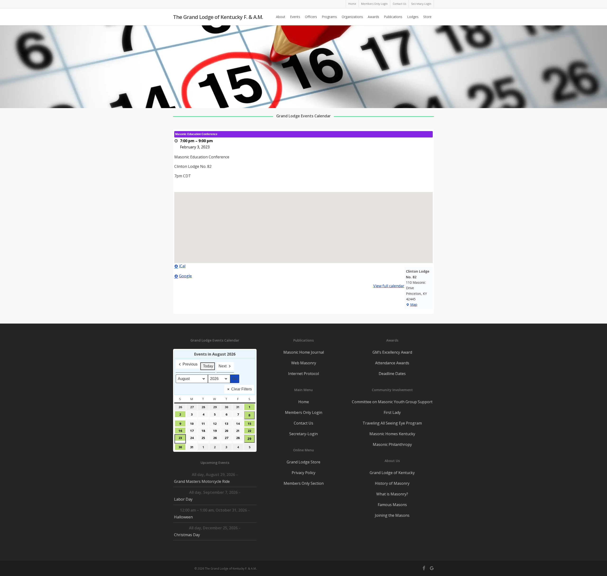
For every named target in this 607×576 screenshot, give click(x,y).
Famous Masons (392, 504)
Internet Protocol (303, 373)
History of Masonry (392, 483)
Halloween (183, 517)
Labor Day (183, 499)
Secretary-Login (303, 433)
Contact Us (303, 423)
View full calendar (388, 285)
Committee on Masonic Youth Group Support (392, 401)
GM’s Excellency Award (392, 352)
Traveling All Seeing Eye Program (392, 423)
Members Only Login (303, 412)
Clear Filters (241, 389)
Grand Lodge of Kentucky (392, 472)
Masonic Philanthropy (392, 444)
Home (303, 401)
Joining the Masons (392, 515)
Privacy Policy (303, 472)
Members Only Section (304, 483)
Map (411, 304)
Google (185, 276)
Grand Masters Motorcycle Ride (202, 481)
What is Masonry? (392, 494)
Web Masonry (303, 363)
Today (208, 366)
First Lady (392, 412)
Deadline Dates (392, 373)
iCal (182, 266)
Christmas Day (187, 534)
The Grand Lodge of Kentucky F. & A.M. (218, 16)
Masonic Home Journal (303, 352)
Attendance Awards (392, 363)
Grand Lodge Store (303, 462)
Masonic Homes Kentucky (392, 433)
